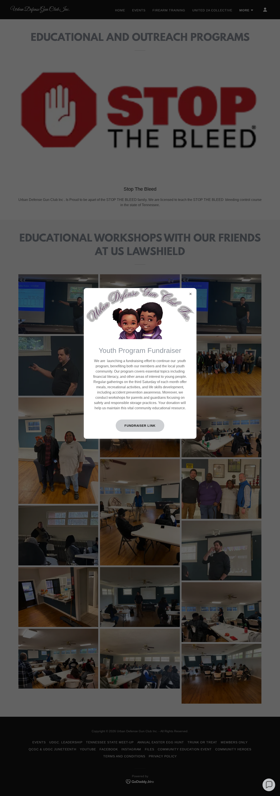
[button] (268, 785)
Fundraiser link (140, 425)
